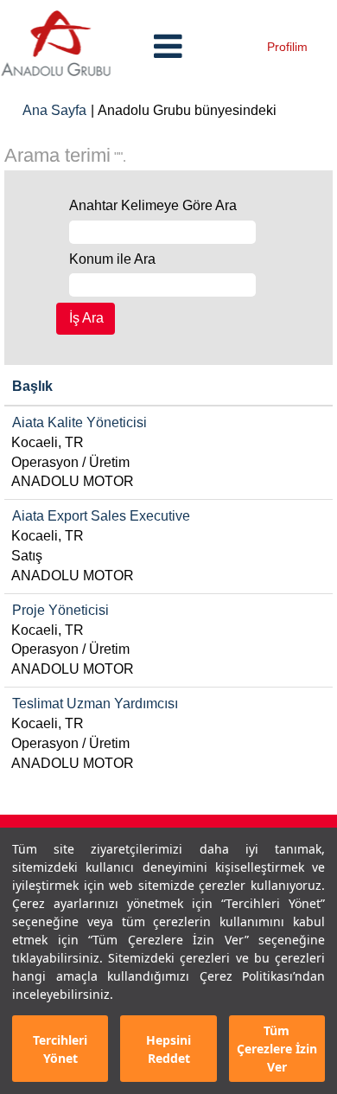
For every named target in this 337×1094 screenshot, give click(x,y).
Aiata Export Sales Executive (101, 516)
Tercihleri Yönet (60, 1049)
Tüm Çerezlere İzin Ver (277, 1048)
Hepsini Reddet (168, 1049)
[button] (168, 47)
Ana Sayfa (54, 110)
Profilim (287, 47)
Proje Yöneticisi (60, 610)
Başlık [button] (32, 386)
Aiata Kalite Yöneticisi (79, 422)
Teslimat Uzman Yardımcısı (95, 703)
